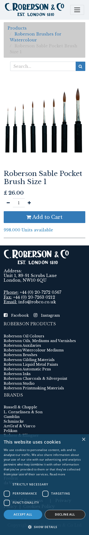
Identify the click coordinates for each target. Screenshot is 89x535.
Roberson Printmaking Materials (34, 388)
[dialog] (44, 484)
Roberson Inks (17, 374)
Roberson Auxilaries (22, 345)
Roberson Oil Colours (24, 336)
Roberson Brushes (20, 355)
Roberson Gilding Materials (29, 360)
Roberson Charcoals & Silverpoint (35, 378)
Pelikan (10, 431)
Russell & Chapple (20, 407)
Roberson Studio (19, 383)
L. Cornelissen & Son (23, 412)
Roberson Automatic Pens (27, 369)
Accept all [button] (23, 514)
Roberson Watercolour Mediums (34, 350)
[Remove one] (8, 202)
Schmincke (14, 421)
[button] (44, 526)
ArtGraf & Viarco (19, 426)
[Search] (80, 66)
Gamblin (12, 416)
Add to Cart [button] (47, 217)
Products (17, 28)
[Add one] (29, 202)
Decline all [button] (65, 514)
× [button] (83, 439)
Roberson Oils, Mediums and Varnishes (40, 341)
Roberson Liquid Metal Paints (31, 364)
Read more (58, 474)
